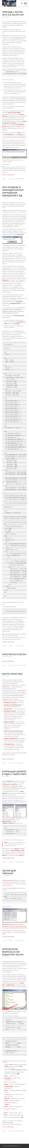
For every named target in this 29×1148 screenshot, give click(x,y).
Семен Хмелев (5, 676)
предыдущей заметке (8, 880)
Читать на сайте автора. (8, 174)
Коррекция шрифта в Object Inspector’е (14, 773)
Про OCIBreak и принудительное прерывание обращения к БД (13, 191)
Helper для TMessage (9, 872)
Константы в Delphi (14, 654)
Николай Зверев (5, 17)
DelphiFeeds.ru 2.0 (15, 1145)
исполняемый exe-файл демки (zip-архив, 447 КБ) (14, 928)
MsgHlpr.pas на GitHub (7, 926)
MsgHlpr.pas (15, 888)
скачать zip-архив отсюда (8, 819)
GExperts (4, 783)
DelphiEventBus (6, 687)
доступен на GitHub (16, 818)
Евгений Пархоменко (7, 656)
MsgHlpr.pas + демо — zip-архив (15, 924)
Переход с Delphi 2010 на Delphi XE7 (13, 13)
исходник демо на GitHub (20, 926)
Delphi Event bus (12, 673)
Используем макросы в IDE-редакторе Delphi (13, 952)
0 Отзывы (10, 178)
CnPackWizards (14, 788)
